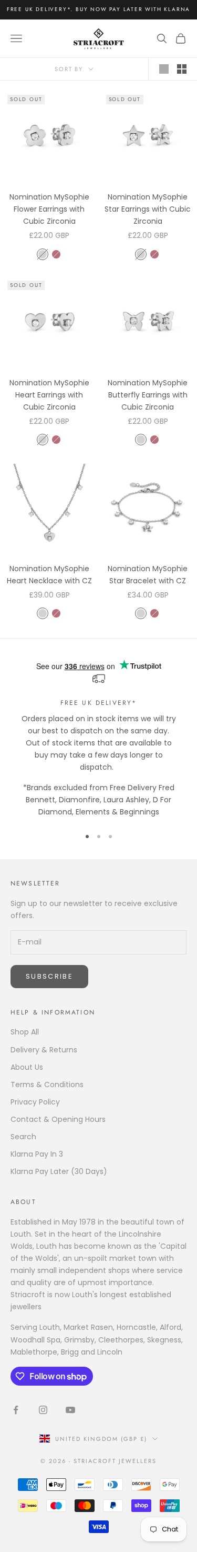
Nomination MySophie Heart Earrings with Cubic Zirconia (49, 394)
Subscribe (49, 976)
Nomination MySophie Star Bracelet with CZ (148, 574)
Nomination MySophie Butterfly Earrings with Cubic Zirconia (148, 394)
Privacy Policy (35, 1102)
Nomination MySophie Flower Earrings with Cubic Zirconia (49, 209)
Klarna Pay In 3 (37, 1154)
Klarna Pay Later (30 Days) (59, 1171)
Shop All (25, 1032)
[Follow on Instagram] (43, 1410)
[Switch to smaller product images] (181, 69)
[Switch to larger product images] (164, 69)
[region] (98, 745)
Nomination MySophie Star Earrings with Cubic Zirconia (148, 209)
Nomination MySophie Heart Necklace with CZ (49, 574)
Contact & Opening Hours (58, 1119)
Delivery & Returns (44, 1049)
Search (23, 1136)
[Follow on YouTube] (70, 1410)
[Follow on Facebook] (16, 1410)
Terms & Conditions (47, 1084)
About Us (27, 1067)
